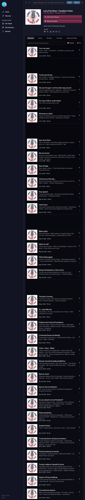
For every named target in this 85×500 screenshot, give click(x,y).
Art (80, 43)
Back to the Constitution (48, 387)
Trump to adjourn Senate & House (51, 464)
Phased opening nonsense (49, 451)
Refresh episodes (52, 21)
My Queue (8, 23)
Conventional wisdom (47, 490)
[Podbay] (4, 6)
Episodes (31, 38)
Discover (8, 16)
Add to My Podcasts (53, 17)
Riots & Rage (43, 166)
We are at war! (44, 153)
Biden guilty (43, 231)
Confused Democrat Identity (49, 335)
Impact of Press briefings (48, 477)
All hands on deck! (46, 114)
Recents (8, 31)
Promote (59, 38)
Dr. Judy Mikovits (45, 309)
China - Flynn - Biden (46, 348)
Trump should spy (45, 75)
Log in (69, 2)
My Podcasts (9, 27)
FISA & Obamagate (46, 257)
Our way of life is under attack (50, 101)
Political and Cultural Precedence (51, 322)
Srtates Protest (44, 426)
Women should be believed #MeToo (52, 361)
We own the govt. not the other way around (55, 88)
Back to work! (44, 374)
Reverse (71, 43)
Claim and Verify (72, 38)
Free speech (43, 192)
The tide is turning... (46, 296)
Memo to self (44, 244)
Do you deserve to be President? (51, 400)
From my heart (44, 48)
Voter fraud (43, 205)
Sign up (76, 2)
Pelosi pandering (45, 413)
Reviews (49, 38)
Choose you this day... (47, 179)
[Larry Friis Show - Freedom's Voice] (33, 22)
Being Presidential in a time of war (51, 270)
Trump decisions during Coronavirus (52, 439)
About (3, 497)
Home (7, 12)
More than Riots (45, 140)
